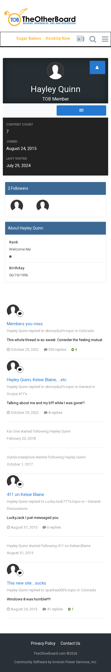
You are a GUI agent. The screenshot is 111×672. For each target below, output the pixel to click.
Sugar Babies (22, 38)
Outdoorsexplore (21, 457)
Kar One (13, 431)
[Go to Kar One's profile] (42, 206)
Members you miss (25, 323)
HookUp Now (51, 38)
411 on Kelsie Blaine (25, 494)
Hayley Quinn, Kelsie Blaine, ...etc (37, 379)
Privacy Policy (43, 643)
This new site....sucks (26, 583)
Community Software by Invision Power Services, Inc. (55, 662)
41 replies (54, 609)
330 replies (57, 349)
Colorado (86, 331)
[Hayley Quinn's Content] (81, 110)
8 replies (55, 412)
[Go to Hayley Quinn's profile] (13, 310)
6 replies (53, 527)
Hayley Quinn (60, 431)
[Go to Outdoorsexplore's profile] (17, 206)
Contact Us (70, 643)
